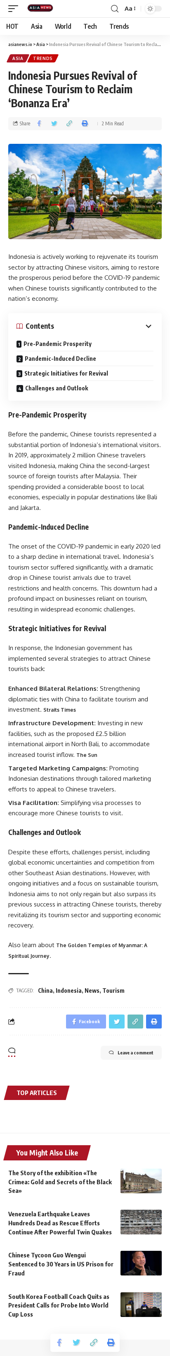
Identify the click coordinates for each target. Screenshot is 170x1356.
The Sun (86, 755)
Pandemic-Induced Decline (60, 358)
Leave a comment (135, 1052)
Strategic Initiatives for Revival (66, 373)
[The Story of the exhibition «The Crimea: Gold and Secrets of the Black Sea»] (141, 1181)
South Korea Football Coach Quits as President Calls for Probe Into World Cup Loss (58, 1305)
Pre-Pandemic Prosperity (58, 343)
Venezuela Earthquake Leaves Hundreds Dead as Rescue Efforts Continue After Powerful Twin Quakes (60, 1223)
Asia (18, 58)
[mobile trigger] (15, 8)
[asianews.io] (42, 8)
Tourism (113, 990)
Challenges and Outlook (56, 388)
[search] (114, 8)
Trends (43, 58)
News (92, 990)
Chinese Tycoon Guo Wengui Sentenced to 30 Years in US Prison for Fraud (60, 1264)
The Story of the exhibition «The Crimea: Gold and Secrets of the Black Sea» (60, 1182)
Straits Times (59, 710)
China (45, 990)
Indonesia (69, 990)
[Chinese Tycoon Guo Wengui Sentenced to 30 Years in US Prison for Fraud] (141, 1263)
